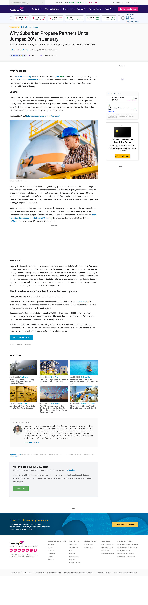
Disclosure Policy (40, 572)
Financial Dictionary (107, 553)
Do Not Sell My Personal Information (125, 572)
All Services (73, 544)
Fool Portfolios (74, 556)
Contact (50, 556)
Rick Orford (54, 377)
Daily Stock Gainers (129, 19)
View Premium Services (125, 524)
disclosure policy (14, 456)
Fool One (72, 559)
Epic (70, 550)
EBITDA (13, 221)
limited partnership (23, 76)
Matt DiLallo (24, 377)
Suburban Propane (33, 116)
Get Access (111, 111)
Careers (50, 547)
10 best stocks (82, 301)
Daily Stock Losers (132, 21)
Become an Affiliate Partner (126, 556)
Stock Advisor (73, 547)
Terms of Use (15, 572)
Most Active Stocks (130, 15)
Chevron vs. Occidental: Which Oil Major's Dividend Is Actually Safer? (83, 407)
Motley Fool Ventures (124, 550)
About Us (51, 544)
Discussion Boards (107, 547)
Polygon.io (32, 556)
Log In (127, 2)
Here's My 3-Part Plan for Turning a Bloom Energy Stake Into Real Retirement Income (23, 382)
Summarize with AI (49, 55)
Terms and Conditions (104, 572)
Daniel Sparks (55, 403)
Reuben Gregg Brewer (20, 50)
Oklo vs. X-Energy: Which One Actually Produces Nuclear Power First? (54, 381)
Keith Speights (85, 377)
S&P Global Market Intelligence (31, 80)
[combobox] (27, 2)
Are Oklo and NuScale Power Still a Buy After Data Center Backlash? (22, 407)
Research (51, 550)
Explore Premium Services (30, 27)
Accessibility (116, 2)
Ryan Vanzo (24, 403)
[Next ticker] (123, 18)
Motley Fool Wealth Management (127, 547)
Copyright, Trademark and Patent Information (78, 572)
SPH (57, 76)
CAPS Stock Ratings (107, 544)
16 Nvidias (70, 470)
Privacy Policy (27, 572)
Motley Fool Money (75, 562)
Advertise (51, 559)
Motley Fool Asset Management (127, 544)
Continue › (21, 488)
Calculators (105, 550)
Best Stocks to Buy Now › (128, 9)
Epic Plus (72, 553)
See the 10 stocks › (21, 337)
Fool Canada (88, 547)
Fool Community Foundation (126, 553)
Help (135, 2)
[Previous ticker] (11, 18)
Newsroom (51, 553)
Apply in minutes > (122, 156)
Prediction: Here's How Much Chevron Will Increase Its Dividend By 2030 (84, 382)
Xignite (25, 556)
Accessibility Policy (55, 572)
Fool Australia (88, 544)
